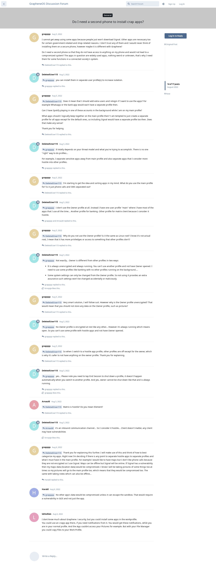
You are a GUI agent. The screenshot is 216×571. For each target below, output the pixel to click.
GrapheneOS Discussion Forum (48, 3)
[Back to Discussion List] (3, 3)
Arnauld (49, 428)
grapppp (49, 80)
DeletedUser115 (53, 101)
